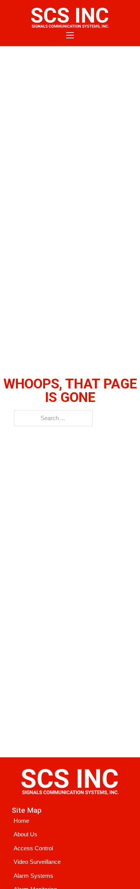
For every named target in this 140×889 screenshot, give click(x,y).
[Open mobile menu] (70, 35)
